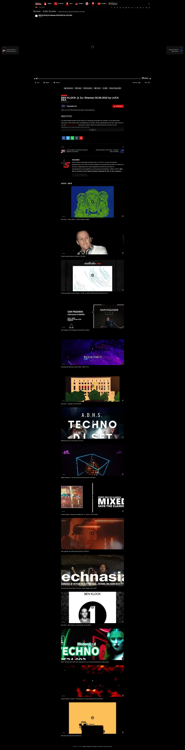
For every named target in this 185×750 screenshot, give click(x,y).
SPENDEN (84, 746)
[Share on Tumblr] (76, 138)
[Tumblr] (80, 175)
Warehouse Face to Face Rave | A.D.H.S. (72, 440)
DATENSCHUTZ (89, 746)
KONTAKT (101, 746)
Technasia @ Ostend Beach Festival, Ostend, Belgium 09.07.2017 (79, 588)
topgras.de (105, 746)
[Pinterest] (117, 7)
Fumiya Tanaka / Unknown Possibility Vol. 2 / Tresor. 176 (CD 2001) (79, 514)
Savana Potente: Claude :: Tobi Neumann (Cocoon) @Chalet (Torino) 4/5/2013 (82, 698)
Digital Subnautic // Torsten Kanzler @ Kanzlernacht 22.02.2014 (78, 477)
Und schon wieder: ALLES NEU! (44, 7)
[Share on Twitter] (68, 138)
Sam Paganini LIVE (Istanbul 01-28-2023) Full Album (75, 330)
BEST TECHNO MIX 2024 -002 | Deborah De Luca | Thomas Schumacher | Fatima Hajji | (85, 662)
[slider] (89, 78)
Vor (123, 146)
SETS (98, 746)
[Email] (86, 175)
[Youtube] (120, 7)
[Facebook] (111, 7)
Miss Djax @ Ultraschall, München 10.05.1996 (73, 735)
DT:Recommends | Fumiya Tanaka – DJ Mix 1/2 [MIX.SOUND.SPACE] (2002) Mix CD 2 (84, 293)
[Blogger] (137, 7)
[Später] (143, 7)
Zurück (62, 146)
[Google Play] (128, 7)
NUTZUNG (94, 746)
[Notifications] (146, 7)
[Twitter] (114, 7)
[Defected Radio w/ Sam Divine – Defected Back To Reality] (122, 151)
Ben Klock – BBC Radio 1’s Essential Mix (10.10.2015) (76, 625)
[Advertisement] (92, 734)
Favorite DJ (72, 106)
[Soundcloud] (131, 7)
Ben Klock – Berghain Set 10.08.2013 (71, 404)
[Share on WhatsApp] (72, 138)
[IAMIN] (140, 7)
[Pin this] (81, 138)
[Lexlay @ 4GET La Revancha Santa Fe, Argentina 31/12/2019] (63, 151)
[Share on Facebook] (63, 138)
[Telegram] (126, 7)
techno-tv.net (110, 746)
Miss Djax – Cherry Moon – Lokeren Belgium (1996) (75, 219)
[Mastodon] (123, 7)
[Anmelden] (149, 7)
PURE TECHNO (49, 11)
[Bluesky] (134, 7)
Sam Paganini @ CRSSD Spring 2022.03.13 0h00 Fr (75, 551)
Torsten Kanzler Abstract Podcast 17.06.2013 (73, 256)
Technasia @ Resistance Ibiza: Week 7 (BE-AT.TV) (75, 367)
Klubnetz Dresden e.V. (72, 125)
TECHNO (36, 11)
